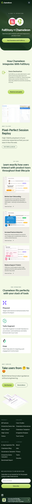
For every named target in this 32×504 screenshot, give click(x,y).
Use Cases (16, 161)
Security (18, 458)
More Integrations (16, 287)
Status (3, 436)
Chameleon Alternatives (23, 426)
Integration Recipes (22, 433)
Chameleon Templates (23, 429)
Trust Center (20, 436)
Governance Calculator (8, 451)
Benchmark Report (7, 460)
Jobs (17, 448)
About (18, 445)
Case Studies (20, 423)
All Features (4, 423)
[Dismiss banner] (28, 499)
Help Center (5, 433)
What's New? (5, 429)
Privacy (18, 451)
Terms (18, 455)
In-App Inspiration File (7, 445)
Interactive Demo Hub (8, 426)
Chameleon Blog (6, 448)
